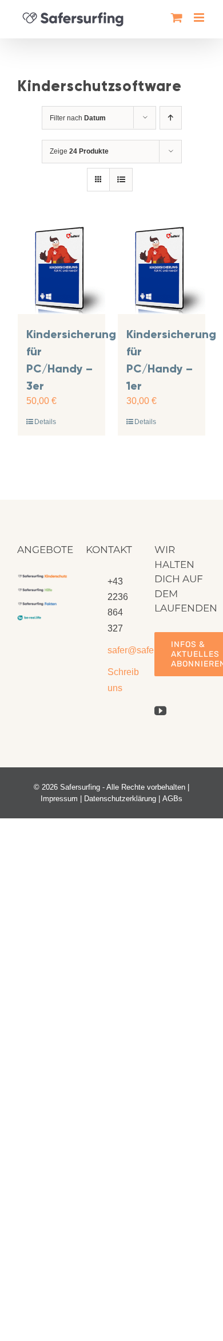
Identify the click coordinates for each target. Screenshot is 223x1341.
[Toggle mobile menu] (200, 17)
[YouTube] (160, 711)
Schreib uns (122, 679)
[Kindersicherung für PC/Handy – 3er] (61, 270)
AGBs (172, 798)
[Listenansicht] (121, 179)
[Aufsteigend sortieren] (171, 118)
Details (45, 422)
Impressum (59, 798)
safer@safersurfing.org (122, 650)
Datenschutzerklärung (120, 798)
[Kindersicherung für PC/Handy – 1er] (161, 270)
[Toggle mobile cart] (176, 17)
